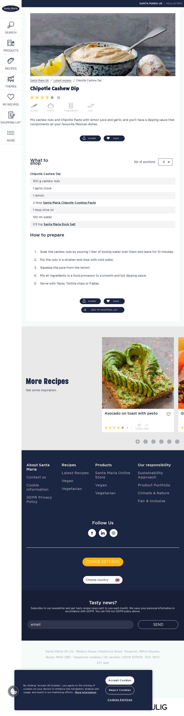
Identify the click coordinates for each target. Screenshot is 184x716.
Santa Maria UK (150, 3)
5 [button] (169, 441)
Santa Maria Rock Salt (59, 224)
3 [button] (153, 441)
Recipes (69, 465)
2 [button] (145, 441)
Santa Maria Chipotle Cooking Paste (69, 202)
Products (103, 465)
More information (85, 692)
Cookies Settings (119, 700)
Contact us (36, 477)
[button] (14, 691)
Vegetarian (72, 489)
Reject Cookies (120, 690)
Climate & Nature (153, 493)
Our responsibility (154, 465)
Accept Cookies (119, 680)
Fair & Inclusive (151, 501)
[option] (60, 384)
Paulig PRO (174, 3)
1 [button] (137, 441)
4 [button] (161, 441)
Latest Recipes (75, 473)
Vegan (67, 481)
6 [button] (177, 441)
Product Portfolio (154, 485)
